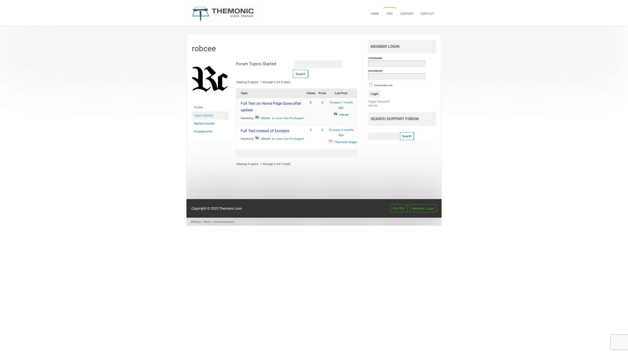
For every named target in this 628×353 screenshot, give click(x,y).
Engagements (203, 131)
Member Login (423, 208)
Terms (207, 222)
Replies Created (204, 123)
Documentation (223, 222)
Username (375, 58)
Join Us (372, 105)
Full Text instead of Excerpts (265, 130)
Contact (427, 13)
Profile (198, 107)
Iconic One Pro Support (290, 118)
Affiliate (196, 222)
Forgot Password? (379, 101)
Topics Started (203, 115)
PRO (389, 13)
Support (406, 13)
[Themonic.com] (223, 21)
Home (375, 13)
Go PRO (399, 208)
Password (375, 71)
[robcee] (210, 101)
